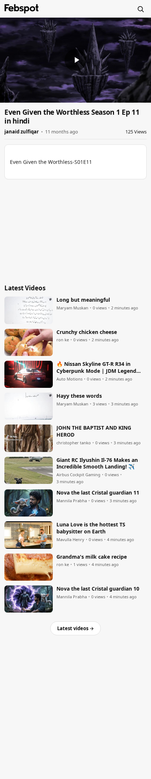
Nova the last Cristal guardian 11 (97, 492)
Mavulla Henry (70, 539)
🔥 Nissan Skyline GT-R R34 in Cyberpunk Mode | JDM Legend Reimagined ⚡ (96, 368)
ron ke (62, 339)
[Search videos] (140, 9)
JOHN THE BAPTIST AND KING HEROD (93, 431)
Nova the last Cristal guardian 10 (97, 588)
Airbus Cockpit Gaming (78, 474)
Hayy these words (79, 396)
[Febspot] (21, 9)
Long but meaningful (83, 300)
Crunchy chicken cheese (86, 332)
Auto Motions (69, 379)
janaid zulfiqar (21, 131)
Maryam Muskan (72, 308)
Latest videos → (75, 628)
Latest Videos (24, 288)
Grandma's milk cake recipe (91, 557)
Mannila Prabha (71, 500)
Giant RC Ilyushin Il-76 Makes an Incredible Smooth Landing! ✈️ (97, 463)
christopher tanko (73, 442)
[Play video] (75, 60)
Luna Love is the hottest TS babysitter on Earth (90, 528)
